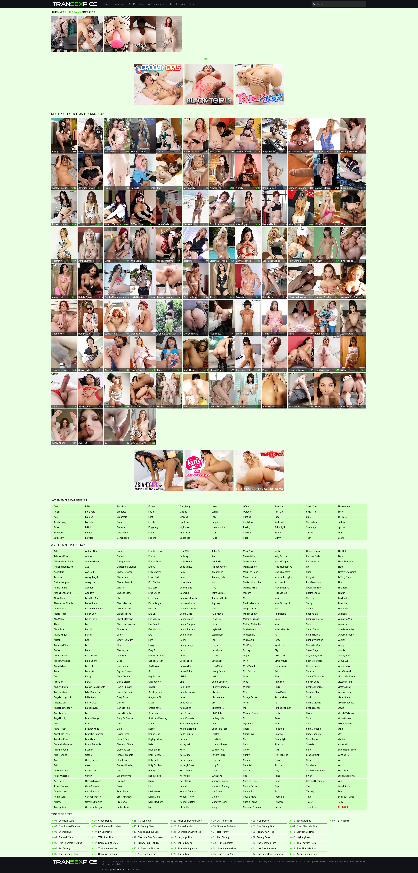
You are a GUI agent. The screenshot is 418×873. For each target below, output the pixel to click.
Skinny (278, 538)
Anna (56, 723)
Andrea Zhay (60, 692)
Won (340, 734)
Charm (120, 587)
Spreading (311, 522)
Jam (182, 572)
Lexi (214, 676)
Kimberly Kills (218, 577)
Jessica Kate (186, 666)
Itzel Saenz (154, 791)
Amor (57, 671)
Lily (213, 702)
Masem (247, 593)
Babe (56, 527)
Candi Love (90, 770)
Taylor (309, 802)
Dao (119, 723)
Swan (309, 776)
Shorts (278, 532)
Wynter (341, 739)
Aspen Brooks (61, 786)
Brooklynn (90, 739)
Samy (309, 603)
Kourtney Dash (219, 598)
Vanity (341, 645)
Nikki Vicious (281, 593)
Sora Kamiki (312, 739)
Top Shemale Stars (68, 854)
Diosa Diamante (125, 755)
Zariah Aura (344, 786)
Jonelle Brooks (187, 692)
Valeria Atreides (346, 629)
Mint (245, 692)
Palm (277, 671)
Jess (182, 650)
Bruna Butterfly (93, 744)
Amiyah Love (60, 666)
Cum (119, 522)
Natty (277, 551)
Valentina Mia (345, 619)
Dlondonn (122, 760)
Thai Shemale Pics (266, 843)
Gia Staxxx (153, 666)
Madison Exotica (220, 781)
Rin (307, 566)
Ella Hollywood (124, 796)
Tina (340, 582)
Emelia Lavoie (155, 551)
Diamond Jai (123, 749)
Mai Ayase (217, 791)
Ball (87, 624)
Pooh (277, 781)
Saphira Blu (312, 613)
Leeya (215, 645)
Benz (88, 681)
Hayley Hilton (155, 739)
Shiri (308, 697)
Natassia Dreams (252, 807)
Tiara (340, 556)
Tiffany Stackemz (347, 572)
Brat (87, 723)
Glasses (184, 517)
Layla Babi (217, 629)
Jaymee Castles (188, 608)
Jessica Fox (186, 661)
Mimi (245, 676)
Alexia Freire (60, 613)
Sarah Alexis (312, 629)
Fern (150, 640)
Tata (308, 796)
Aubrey (57, 802)
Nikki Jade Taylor (283, 577)
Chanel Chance (124, 572)
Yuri (340, 781)
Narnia (246, 770)
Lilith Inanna (218, 697)
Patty (277, 713)
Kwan (214, 608)
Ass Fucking (60, 522)
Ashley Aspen (61, 770)
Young (341, 538)
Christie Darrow (125, 619)
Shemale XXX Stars (108, 843)
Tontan (341, 593)
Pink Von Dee (281, 755)
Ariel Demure (60, 755)
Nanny (246, 755)
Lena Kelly (217, 661)
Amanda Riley (61, 645)
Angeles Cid (60, 702)
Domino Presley (125, 765)
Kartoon (184, 739)
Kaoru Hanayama (189, 723)
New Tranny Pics (265, 826)
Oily (276, 650)
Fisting (151, 532)
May (245, 598)
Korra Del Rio (218, 593)
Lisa (214, 723)
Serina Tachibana (315, 676)
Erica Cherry (154, 572)
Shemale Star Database (150, 837)
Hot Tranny (223, 832)
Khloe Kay (217, 551)
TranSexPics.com (121, 869)
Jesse (183, 655)
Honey (151, 770)
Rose (308, 572)
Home (107, 4)
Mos (245, 718)
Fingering (153, 527)
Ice (149, 786)
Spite (309, 749)
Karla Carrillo (186, 734)
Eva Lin (152, 613)
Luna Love (217, 776)
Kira (214, 582)
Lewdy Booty (218, 671)
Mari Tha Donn (250, 572)
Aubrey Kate (60, 807)
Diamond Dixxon (125, 744)
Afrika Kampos (61, 582)
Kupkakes (217, 603)
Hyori (151, 781)
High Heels (185, 527)
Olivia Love (280, 655)
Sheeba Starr (313, 692)
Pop (277, 786)
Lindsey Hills (218, 718)
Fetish (151, 522)
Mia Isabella (249, 634)
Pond (277, 776)
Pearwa (279, 734)
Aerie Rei (58, 577)
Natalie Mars (249, 796)
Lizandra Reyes (219, 744)
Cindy (120, 634)
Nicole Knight (281, 561)
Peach (278, 723)
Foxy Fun (152, 650)
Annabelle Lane (62, 734)
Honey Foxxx (154, 776)
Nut (276, 634)
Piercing (247, 532)
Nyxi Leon (279, 645)
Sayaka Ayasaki (314, 655)
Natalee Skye (250, 781)
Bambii (88, 634)
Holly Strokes (155, 765)
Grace (151, 702)
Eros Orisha (154, 593)
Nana (246, 744)
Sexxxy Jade (312, 681)
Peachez (279, 728)
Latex (214, 506)
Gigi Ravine (154, 676)
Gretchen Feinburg (157, 718)
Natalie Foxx (249, 791)
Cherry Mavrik (124, 603)
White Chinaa (344, 718)
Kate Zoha (185, 755)
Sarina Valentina (314, 640)
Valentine (343, 624)
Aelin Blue (59, 572)
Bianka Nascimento (95, 687)
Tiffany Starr (344, 577)
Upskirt (341, 527)
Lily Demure (218, 708)
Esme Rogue (154, 603)
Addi (56, 551)
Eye (150, 634)
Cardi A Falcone (93, 781)
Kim (214, 556)
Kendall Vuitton (187, 802)
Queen (278, 807)
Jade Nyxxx (186, 556)
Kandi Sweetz (187, 718)
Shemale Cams (177, 4)
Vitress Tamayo (346, 692)
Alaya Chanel (60, 598)
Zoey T (341, 802)
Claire (120, 645)
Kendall (183, 786)
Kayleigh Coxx (187, 765)
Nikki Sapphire (282, 587)
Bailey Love (91, 619)
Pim (277, 749)
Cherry (120, 598)
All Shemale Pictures (148, 848)
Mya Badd (248, 723)
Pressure (279, 796)
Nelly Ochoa (281, 556)
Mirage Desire (250, 697)
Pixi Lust (279, 765)
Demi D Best (123, 739)
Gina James (154, 681)
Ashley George (61, 776)
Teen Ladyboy (304, 820)
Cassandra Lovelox (126, 566)
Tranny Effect (66, 837)
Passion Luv (281, 697)
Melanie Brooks (251, 619)
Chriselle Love (124, 613)
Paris (277, 687)
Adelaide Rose (61, 556)
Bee (87, 640)
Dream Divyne (124, 776)
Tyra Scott (343, 608)
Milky (245, 661)
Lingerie (216, 522)
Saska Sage (312, 650)
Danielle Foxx (123, 708)
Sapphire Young (314, 619)
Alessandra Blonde (63, 603)
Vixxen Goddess (346, 702)
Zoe (340, 791)
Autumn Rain (92, 561)
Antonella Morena (63, 744)
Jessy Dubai (186, 671)
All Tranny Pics (224, 820)
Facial (151, 511)
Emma (151, 556)
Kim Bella (216, 561)
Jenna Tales (186, 634)
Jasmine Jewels (188, 598)
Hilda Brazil (154, 749)
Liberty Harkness (220, 687)
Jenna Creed (186, 619)
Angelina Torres (62, 713)
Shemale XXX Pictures (189, 832)
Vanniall (342, 650)
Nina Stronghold (283, 603)
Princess (279, 802)
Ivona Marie (154, 796)
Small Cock (312, 506)
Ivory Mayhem (155, 802)
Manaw (215, 796)
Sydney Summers (315, 781)
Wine (340, 728)
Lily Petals (217, 713)
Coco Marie (123, 666)
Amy (56, 676)
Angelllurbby (60, 718)
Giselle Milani (155, 692)
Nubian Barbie (282, 629)
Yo (339, 760)
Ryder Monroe (313, 587)
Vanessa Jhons (346, 634)
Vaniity (341, 640)
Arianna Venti (61, 749)
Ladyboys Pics (185, 837)
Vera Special (344, 671)
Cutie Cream (123, 676)
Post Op (279, 511)
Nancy (246, 749)
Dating (193, 4)
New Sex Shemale (266, 848)
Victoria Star (344, 687)
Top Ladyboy (184, 854)
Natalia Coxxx (250, 786)
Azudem (89, 593)
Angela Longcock (62, 697)
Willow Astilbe (345, 723)
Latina (215, 511)
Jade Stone (186, 561)
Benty (88, 676)
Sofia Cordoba (313, 728)
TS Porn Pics (342, 820)
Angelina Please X (63, 708)
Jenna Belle (186, 613)
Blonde (88, 532)
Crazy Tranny (105, 820)
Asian (57, 511)
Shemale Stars (66, 820)
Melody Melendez (252, 624)
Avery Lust (90, 582)
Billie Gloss (90, 697)
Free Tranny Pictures (69, 826)
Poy (277, 791)
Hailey (151, 728)
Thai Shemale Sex (107, 848)
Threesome (344, 506)
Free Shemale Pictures (70, 843)
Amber (57, 650)
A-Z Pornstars (136, 4)
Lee (213, 640)
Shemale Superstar (188, 848)
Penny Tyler (281, 739)
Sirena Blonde (313, 708)
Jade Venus (186, 566)
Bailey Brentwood (94, 608)
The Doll (342, 551)
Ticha (341, 566)
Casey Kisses (123, 561)
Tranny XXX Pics (265, 832)
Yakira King (343, 744)
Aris (56, 765)
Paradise (279, 681)
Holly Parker (154, 760)
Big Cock (89, 517)
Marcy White (249, 561)
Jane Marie (186, 582)
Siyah (309, 713)
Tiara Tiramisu (345, 561)
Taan (308, 786)
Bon (87, 713)
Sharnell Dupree (314, 687)
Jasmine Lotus (187, 603)
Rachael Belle (313, 556)
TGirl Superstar (225, 843)
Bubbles (89, 749)
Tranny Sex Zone (226, 854)
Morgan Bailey (250, 713)
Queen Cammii (314, 551)
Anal (56, 506)
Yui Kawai (343, 770)
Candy (88, 776)
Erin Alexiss (154, 582)
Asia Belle (59, 781)
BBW (87, 506)
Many (214, 807)
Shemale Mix (65, 832)
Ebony (151, 506)
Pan (277, 676)
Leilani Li (216, 655)
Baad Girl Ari (91, 598)
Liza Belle (216, 739)
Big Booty (90, 511)
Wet (340, 532)
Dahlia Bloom (123, 681)
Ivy (149, 807)
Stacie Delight (313, 755)
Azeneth (89, 587)
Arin (56, 760)
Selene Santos (313, 666)
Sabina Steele (313, 593)
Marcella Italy (250, 556)
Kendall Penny (187, 796)
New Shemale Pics (147, 854)
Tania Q (310, 791)
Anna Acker (60, 728)
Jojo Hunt (185, 687)
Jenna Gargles (187, 624)
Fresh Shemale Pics (307, 826)
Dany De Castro (125, 718)
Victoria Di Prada (346, 676)
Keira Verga (186, 770)
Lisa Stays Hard (219, 728)
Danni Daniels (124, 713)
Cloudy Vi (121, 655)
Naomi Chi (248, 765)
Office (246, 506)
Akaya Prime (60, 587)
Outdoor (247, 511)
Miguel (246, 655)
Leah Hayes (218, 634)
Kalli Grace (185, 713)
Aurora (88, 556)
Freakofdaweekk (157, 655)
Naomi (246, 760)
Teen (308, 538)
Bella (87, 650)
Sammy (310, 598)
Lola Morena (218, 749)
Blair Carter (91, 702)
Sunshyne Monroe (315, 770)
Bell (87, 645)
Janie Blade (186, 587)
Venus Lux (343, 661)
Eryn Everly (154, 598)
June (182, 697)
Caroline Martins (93, 802)
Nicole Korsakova (283, 566)
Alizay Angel (60, 634)
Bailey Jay (90, 613)
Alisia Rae (59, 629)
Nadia (246, 728)
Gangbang (185, 506)
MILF (214, 532)
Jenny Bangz (186, 645)
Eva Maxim (154, 619)
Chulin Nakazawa (126, 624)
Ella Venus (122, 802)
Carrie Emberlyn (93, 807)
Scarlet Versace (314, 661)
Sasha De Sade (314, 645)
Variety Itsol (344, 655)
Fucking (152, 538)
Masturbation (218, 527)
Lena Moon (217, 666)
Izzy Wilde (185, 551)
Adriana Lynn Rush (63, 561)
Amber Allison (61, 655)
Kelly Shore (185, 781)
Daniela (121, 702)
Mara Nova (248, 551)
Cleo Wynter (123, 650)
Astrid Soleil (60, 796)
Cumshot (121, 527)
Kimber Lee (217, 572)
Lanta (214, 624)
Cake (87, 765)
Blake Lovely (91, 708)
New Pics (119, 4)
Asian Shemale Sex (307, 854)
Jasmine (184, 593)
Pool (245, 538)
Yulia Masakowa (346, 776)
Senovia (310, 671)
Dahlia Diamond (125, 692)
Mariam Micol (250, 577)
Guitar (151, 723)
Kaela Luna (185, 708)
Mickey (246, 650)
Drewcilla (121, 781)
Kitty (214, 587)
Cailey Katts (91, 760)
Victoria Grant (345, 681)
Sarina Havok (313, 634)
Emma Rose (154, 561)
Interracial (185, 532)
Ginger (151, 687)
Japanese (185, 538)
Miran (246, 702)
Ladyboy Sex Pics (305, 832)
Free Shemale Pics (306, 848)
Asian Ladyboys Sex (148, 832)
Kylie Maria (217, 613)
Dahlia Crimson (124, 687)
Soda (309, 718)
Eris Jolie (153, 587)
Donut (120, 770)
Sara (308, 624)
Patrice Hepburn (283, 708)
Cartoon (121, 556)
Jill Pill (183, 676)
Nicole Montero (282, 572)
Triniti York (343, 603)
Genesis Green (155, 661)
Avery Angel (91, 577)
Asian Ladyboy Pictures (190, 820)
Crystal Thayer (124, 671)
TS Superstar (145, 820)
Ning (277, 608)
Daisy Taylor (123, 697)
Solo (308, 517)
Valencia (342, 613)
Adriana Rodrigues (63, 566)
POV (277, 517)
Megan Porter (250, 608)
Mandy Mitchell (219, 802)
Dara (119, 728)
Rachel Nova (312, 561)
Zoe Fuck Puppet (346, 796)
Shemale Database (108, 854)
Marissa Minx (250, 587)
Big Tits (89, 522)
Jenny (183, 640)
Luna (214, 770)
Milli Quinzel (249, 671)
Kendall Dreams (188, 791)
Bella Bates (91, 655)
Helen (151, 744)
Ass (56, 517)
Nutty (277, 640)
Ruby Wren (311, 577)
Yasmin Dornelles (347, 749)
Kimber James (219, 566)
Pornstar (279, 506)
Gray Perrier (154, 713)
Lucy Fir (215, 765)
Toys (340, 511)
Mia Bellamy (249, 629)
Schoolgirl (280, 527)
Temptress (311, 807)
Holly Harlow (154, 755)
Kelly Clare (185, 776)
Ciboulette (122, 629)
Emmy (151, 566)
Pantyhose (248, 522)
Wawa (341, 708)
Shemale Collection (227, 826)
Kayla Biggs (186, 760)
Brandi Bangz (92, 718)
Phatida (279, 744)
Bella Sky (90, 666)
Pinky (277, 760)
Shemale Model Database (270, 854)
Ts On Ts (342, 517)
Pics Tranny (223, 837)
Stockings (311, 527)
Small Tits (311, 511)
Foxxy (151, 645)
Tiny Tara (342, 587)
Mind (245, 681)
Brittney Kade (92, 728)
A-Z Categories (156, 4)
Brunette (121, 511)
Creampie (122, 517)
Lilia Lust (216, 692)
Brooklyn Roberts (94, 734)
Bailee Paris (91, 603)
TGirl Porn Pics (105, 837)
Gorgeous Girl (155, 697)
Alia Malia (59, 619)
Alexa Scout (60, 608)
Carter (120, 551)
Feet (150, 517)
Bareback (59, 532)
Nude (214, 538)
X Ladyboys (263, 820)
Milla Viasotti (249, 666)
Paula (278, 718)
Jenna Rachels (187, 629)
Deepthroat (123, 532)
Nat (245, 776)
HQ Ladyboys (303, 837)
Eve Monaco (154, 629)
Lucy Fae (216, 760)
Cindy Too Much (125, 640)
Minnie (246, 687)
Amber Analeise (62, 661)
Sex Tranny (64, 848)
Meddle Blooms (251, 603)
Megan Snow (250, 613)
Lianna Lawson (219, 681)
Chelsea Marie (124, 593)
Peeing (246, 527)
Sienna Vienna (313, 702)
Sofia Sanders (313, 734)
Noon (277, 624)
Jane (182, 577)
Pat (276, 702)
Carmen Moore (93, 796)
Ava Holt (89, 572)
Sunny (309, 760)
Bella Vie (89, 671)
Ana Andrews (61, 687)
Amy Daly (59, 681)
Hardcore (184, 522)
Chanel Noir (123, 577)
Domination (123, 538)
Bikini (88, 527)
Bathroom (59, 538)
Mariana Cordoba (252, 582)
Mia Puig (247, 645)
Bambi (88, 629)
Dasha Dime (123, 734)
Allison (57, 640)
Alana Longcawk (62, 593)
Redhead (279, 522)
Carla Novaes (92, 786)
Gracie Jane (154, 708)
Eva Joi (152, 608)
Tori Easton (343, 598)
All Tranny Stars (146, 826)
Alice (56, 624)
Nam (245, 739)
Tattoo (309, 532)
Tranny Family (185, 826)
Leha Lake (217, 650)
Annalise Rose (61, 739)
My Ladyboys (105, 832)
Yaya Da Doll (344, 755)
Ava (87, 566)
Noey (277, 619)
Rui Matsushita (314, 582)
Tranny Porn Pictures (149, 843)
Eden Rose (122, 791)
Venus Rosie (344, 666)
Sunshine (311, 765)
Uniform (342, 522)
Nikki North (280, 582)
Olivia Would (281, 661)
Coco (119, 661)
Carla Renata (92, 791)
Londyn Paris (218, 755)
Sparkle (310, 744)
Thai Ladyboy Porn (306, 843)
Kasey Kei (185, 744)
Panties (247, 517)
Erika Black (154, 577)
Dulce (120, 786)
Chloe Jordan (124, 608)
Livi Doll (215, 734)
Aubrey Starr (91, 551)
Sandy (309, 608)
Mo (244, 708)
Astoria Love (60, 791)
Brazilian (121, 506)
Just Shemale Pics (226, 848)
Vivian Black (344, 697)
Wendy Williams (346, 713)
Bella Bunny (91, 661)
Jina (182, 681)
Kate (182, 749)
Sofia (309, 723)
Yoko (340, 765)
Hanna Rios (154, 734)
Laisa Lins (217, 619)
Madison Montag (220, 786)
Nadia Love (248, 734)
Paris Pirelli (280, 692)
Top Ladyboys (185, 843)
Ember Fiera (123, 807)
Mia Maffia (248, 640)
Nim (277, 598)
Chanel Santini (124, 582)
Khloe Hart (185, 807)
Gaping (183, 511)
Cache (88, 755)
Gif (149, 671)
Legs (214, 517)
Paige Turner (281, 666)
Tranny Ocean (264, 837)
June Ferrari (186, 702)
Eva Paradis (154, 624)
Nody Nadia (280, 613)
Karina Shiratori (188, 728)
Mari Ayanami (250, 566)
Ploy (277, 770)
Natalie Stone (250, 802)
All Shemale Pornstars (109, 826)
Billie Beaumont (93, 692)
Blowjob (89, 538)
